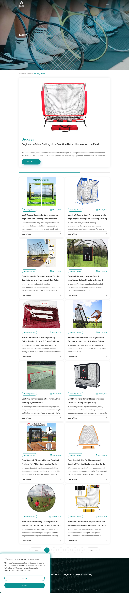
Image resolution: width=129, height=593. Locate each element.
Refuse (24, 578)
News (29, 74)
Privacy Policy (92, 590)
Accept (24, 585)
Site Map (102, 590)
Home (21, 74)
